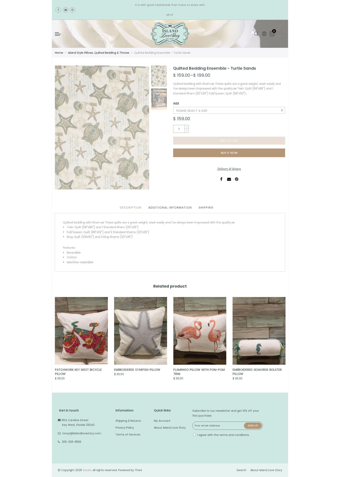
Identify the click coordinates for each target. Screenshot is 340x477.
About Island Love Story (170, 428)
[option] (102, 127)
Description (130, 207)
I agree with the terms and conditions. (222, 435)
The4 (138, 470)
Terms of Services (127, 434)
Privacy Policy (124, 428)
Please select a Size (191, 111)
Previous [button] (64, 127)
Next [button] (139, 127)
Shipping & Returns (128, 421)
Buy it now (229, 153)
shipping (206, 207)
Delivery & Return (229, 169)
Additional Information (170, 207)
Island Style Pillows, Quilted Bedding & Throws (98, 53)
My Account (162, 421)
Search (241, 470)
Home (59, 53)
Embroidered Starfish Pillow (137, 370)
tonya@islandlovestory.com (81, 433)
